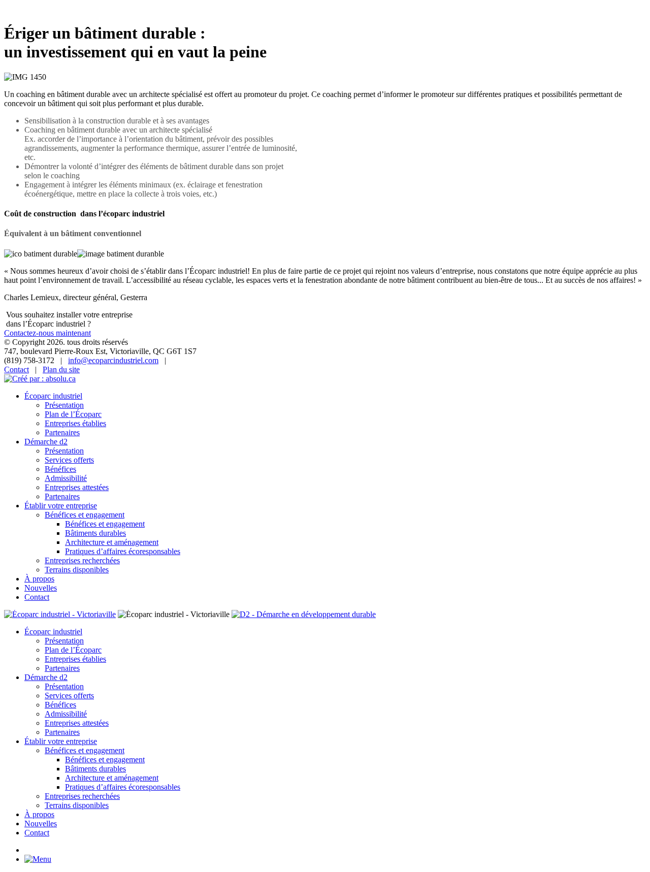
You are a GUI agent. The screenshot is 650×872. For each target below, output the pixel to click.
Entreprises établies (75, 423)
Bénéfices (60, 469)
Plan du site (61, 369)
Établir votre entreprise (60, 505)
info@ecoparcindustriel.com (113, 360)
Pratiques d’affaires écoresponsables (122, 551)
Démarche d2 (46, 441)
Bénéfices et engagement (84, 514)
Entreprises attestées (77, 487)
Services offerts (69, 460)
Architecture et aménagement (111, 542)
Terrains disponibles (77, 569)
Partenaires (62, 432)
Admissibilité (66, 478)
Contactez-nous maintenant (47, 333)
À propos (39, 578)
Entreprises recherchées (82, 560)
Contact (16, 369)
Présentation (64, 405)
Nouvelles (40, 588)
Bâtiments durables (95, 533)
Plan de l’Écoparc (73, 414)
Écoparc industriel (53, 396)
